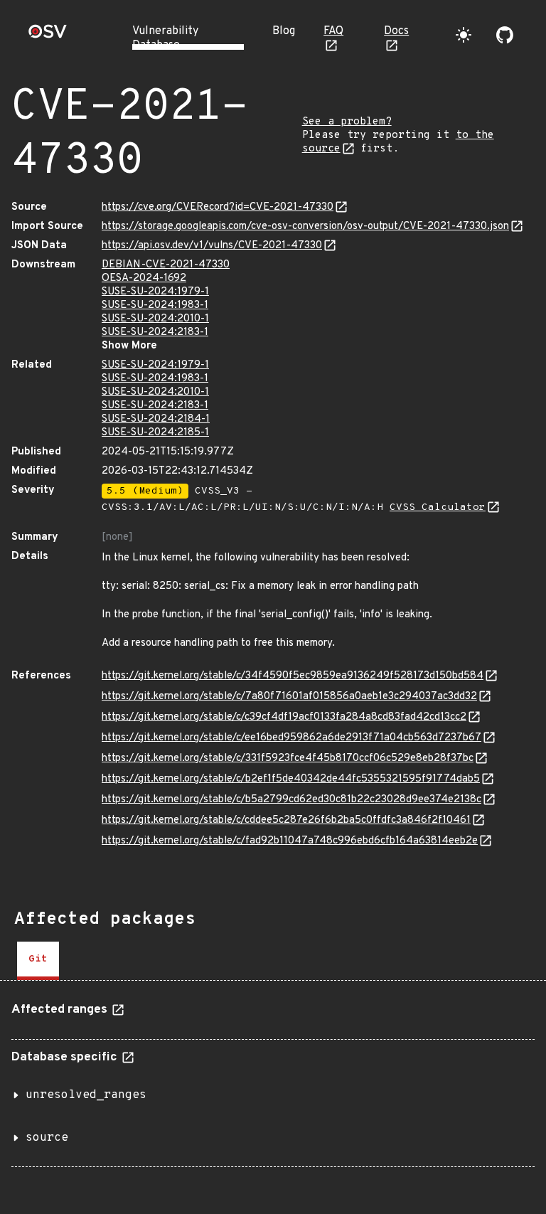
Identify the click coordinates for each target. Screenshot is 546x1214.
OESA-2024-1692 (144, 278)
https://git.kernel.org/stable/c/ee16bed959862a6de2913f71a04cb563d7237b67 (291, 738)
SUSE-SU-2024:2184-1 (156, 419)
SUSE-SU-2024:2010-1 (155, 319)
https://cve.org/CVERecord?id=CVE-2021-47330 (217, 207)
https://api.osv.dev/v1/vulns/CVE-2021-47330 (212, 245)
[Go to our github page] (504, 34)
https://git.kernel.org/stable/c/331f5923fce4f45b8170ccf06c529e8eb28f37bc (287, 758)
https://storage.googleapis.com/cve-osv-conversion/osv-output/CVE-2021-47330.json (305, 226)
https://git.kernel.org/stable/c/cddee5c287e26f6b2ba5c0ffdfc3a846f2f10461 (286, 820)
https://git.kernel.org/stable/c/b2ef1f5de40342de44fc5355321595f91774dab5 (291, 779)
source (47, 1138)
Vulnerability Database (165, 38)
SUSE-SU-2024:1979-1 (155, 292)
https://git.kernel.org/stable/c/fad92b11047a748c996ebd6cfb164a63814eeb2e (290, 841)
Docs (396, 31)
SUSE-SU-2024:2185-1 (155, 433)
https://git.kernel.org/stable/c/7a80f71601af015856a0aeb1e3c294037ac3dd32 (289, 696)
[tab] (38, 961)
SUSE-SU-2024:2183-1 (155, 332)
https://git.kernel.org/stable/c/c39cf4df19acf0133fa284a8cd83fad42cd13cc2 (284, 717)
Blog (283, 31)
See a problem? (347, 122)
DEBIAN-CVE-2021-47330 (166, 265)
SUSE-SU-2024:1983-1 (155, 305)
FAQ (333, 31)
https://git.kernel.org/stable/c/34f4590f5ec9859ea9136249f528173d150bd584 (292, 676)
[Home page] (47, 36)
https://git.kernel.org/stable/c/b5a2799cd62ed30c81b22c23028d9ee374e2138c (291, 799)
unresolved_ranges (86, 1095)
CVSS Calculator (438, 507)
